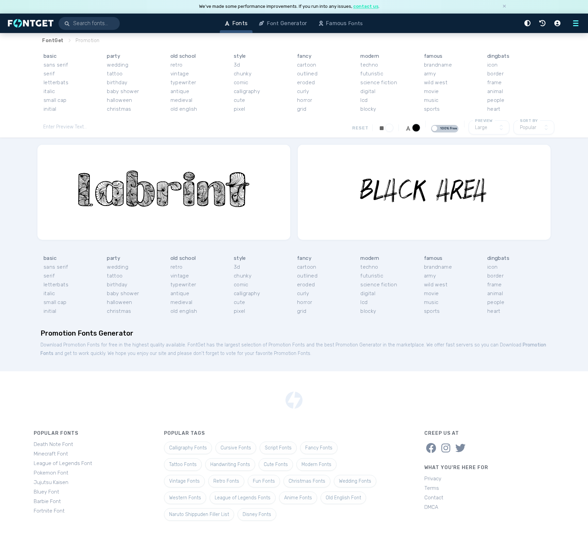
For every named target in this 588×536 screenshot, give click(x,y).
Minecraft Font (51, 454)
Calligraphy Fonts (188, 448)
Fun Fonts (264, 481)
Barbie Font (47, 501)
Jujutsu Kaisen (51, 482)
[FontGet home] (29, 23)
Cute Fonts (276, 464)
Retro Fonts (226, 481)
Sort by (529, 121)
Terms (431, 488)
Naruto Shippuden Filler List (199, 514)
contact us (365, 6)
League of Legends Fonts (243, 498)
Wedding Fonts (355, 481)
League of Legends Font (63, 463)
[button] (528, 23)
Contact (433, 498)
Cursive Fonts (235, 448)
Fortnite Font (49, 511)
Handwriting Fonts (230, 464)
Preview (484, 121)
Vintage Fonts (184, 481)
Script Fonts (278, 448)
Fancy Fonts (318, 448)
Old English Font (343, 498)
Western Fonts (185, 498)
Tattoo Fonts (183, 464)
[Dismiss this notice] (504, 7)
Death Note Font (53, 444)
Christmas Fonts (307, 481)
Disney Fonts (257, 514)
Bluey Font (46, 492)
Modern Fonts (316, 464)
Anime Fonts (298, 498)
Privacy (432, 479)
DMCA (431, 507)
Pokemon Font (51, 473)
